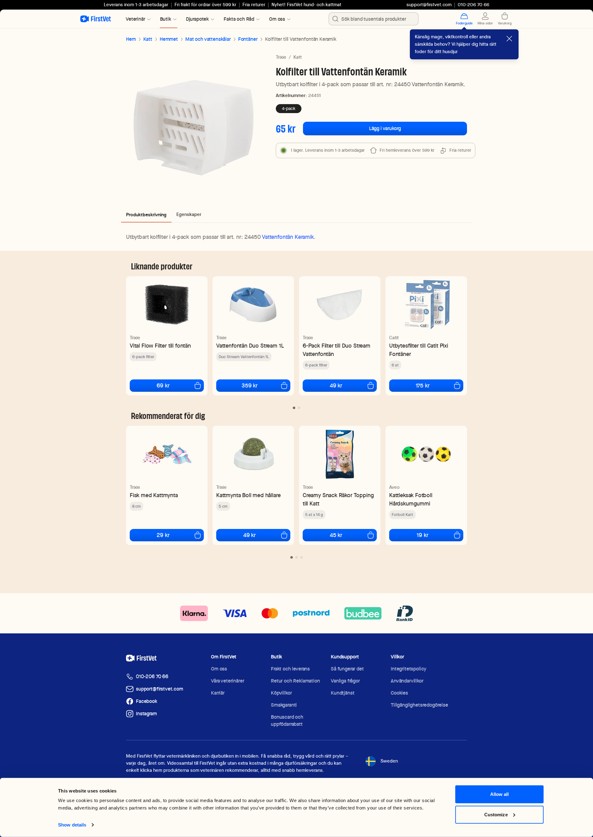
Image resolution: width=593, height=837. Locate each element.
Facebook (146, 701)
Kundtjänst (342, 693)
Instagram (146, 713)
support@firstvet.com (429, 5)
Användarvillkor (407, 681)
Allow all (499, 794)
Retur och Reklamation (295, 681)
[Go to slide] (294, 407)
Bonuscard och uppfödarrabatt (287, 720)
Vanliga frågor (345, 681)
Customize (496, 814)
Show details (72, 824)
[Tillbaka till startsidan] (95, 19)
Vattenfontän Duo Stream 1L (250, 345)
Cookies (399, 693)
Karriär (218, 693)
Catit (394, 338)
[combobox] (373, 18)
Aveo (394, 487)
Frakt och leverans (290, 669)
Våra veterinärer (227, 681)
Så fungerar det (347, 669)
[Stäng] (509, 38)
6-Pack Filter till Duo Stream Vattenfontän (336, 350)
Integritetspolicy (408, 669)
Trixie (281, 57)
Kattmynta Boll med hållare (248, 495)
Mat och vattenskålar (208, 39)
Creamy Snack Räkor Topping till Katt (338, 499)
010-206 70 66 (152, 676)
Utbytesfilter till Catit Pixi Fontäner (418, 350)
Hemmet (169, 39)
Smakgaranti (284, 705)
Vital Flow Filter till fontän (160, 345)
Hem (131, 39)
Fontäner (248, 39)
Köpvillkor (281, 693)
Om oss (219, 669)
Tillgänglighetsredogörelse (419, 705)
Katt (147, 39)
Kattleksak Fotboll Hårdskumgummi (410, 499)
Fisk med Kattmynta (154, 495)
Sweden (389, 761)
